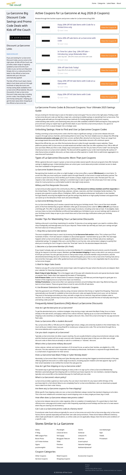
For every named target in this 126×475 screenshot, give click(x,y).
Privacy (87, 465)
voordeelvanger (105, 430)
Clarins (80, 430)
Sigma (37, 444)
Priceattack (103, 439)
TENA (58, 442)
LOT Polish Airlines (41, 442)
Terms (87, 467)
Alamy (37, 430)
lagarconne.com (12, 54)
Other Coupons (40, 456)
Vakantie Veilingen (84, 444)
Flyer (101, 433)
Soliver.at (81, 433)
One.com (60, 447)
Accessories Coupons (85, 456)
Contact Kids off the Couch (93, 468)
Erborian (81, 439)
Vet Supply (60, 436)
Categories (101, 3)
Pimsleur (60, 444)
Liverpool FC (82, 436)
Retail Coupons (62, 456)
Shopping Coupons (63, 459)
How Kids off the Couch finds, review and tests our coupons (103, 470)
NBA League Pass (41, 436)
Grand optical (83, 442)
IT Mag (37, 433)
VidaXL (102, 436)
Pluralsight (60, 430)
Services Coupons (41, 459)
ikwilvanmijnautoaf (84, 447)
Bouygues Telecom (63, 439)
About (119, 3)
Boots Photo (39, 439)
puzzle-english (40, 447)
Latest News (111, 3)
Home (94, 3)
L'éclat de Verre (62, 433)
